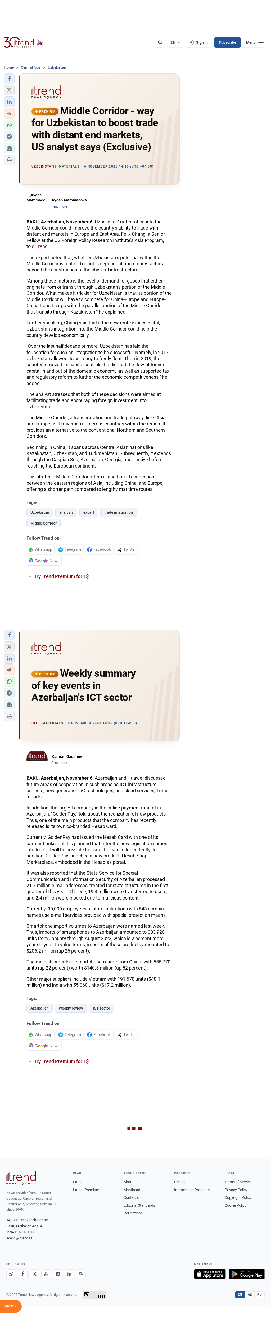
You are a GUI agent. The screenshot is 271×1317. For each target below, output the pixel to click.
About (129, 1182)
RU (259, 1294)
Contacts (131, 1197)
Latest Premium (86, 1190)
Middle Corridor (43, 523)
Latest (78, 1182)
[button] (9, 79)
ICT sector (101, 1008)
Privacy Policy (236, 1190)
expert (88, 512)
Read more (59, 206)
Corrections (133, 1213)
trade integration (118, 512)
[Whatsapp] (11, 1274)
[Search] (160, 42)
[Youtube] (46, 1274)
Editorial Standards (139, 1205)
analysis (66, 512)
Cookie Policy (235, 1205)
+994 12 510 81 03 (20, 1232)
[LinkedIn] (69, 1274)
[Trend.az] (23, 42)
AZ (250, 1294)
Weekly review (71, 1008)
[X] (34, 1274)
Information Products (192, 1190)
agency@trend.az (19, 1238)
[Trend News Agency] (21, 1178)
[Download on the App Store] (210, 1274)
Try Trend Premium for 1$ (61, 576)
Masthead (132, 1190)
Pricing (180, 1182)
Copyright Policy (238, 1197)
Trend (41, 246)
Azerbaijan (39, 1008)
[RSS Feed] (81, 1274)
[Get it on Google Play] (247, 1274)
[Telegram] (57, 1274)
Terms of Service (238, 1182)
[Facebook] (23, 1274)
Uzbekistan (39, 512)
